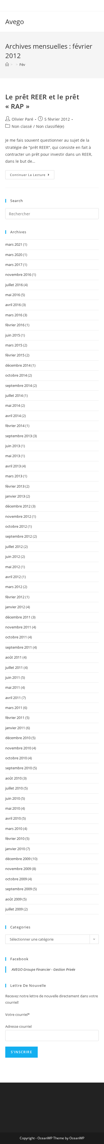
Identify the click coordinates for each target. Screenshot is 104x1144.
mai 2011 (12, 687)
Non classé (22, 126)
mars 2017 (13, 264)
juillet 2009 (14, 909)
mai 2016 (12, 294)
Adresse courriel (18, 1026)
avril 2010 (13, 818)
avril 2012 (13, 576)
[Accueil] (7, 64)
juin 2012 (12, 556)
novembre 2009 (18, 868)
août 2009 (13, 899)
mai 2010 (12, 808)
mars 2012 (13, 586)
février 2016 (14, 324)
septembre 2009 (18, 888)
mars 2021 (13, 244)
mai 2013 (12, 455)
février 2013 (14, 486)
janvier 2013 (15, 496)
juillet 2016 (14, 284)
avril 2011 (13, 697)
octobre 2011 (16, 637)
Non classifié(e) (50, 126)
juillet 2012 (14, 546)
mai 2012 (12, 566)
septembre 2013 (18, 435)
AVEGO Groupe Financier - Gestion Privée (43, 969)
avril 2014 (13, 415)
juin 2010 (12, 798)
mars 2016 (13, 314)
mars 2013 (13, 475)
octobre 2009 (16, 878)
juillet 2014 (14, 395)
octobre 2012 (16, 526)
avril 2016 (13, 304)
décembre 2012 (18, 506)
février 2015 (14, 355)
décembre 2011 (18, 617)
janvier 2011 (15, 727)
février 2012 (14, 596)
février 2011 (14, 717)
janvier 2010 (15, 848)
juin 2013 (12, 445)
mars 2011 (13, 707)
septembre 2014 (18, 385)
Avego (14, 21)
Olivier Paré (22, 119)
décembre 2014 (18, 365)
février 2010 (14, 838)
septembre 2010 (18, 767)
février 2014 (14, 425)
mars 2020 (13, 254)
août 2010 (13, 778)
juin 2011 (12, 677)
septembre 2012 (18, 536)
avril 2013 (13, 466)
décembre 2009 (18, 858)
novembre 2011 (18, 627)
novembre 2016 (18, 274)
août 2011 (13, 657)
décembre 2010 (18, 737)
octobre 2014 (16, 375)
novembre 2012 (18, 516)
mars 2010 (13, 828)
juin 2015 (12, 335)
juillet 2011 (14, 667)
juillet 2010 (14, 788)
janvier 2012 (15, 606)
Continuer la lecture (32, 175)
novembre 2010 (18, 748)
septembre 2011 (18, 647)
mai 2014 (12, 405)
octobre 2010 (16, 757)
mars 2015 (13, 345)
